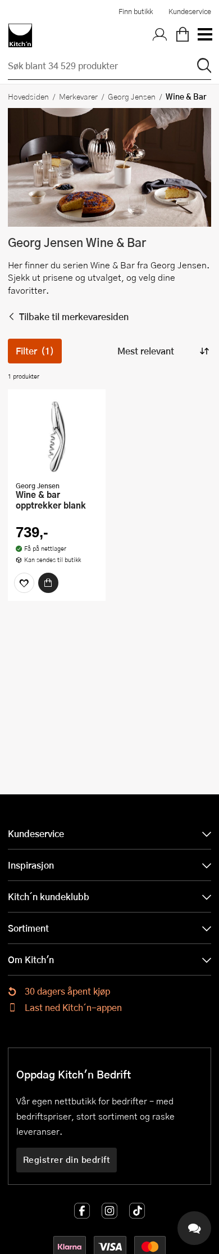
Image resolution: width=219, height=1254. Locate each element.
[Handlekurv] (182, 35)
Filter (35, 350)
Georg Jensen (132, 96)
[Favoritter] (24, 583)
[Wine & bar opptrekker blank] (57, 436)
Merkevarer (78, 96)
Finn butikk (135, 11)
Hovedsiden (28, 96)
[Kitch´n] (20, 35)
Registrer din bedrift (67, 1159)
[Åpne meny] (204, 35)
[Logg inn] (160, 35)
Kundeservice (189, 11)
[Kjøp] (48, 583)
